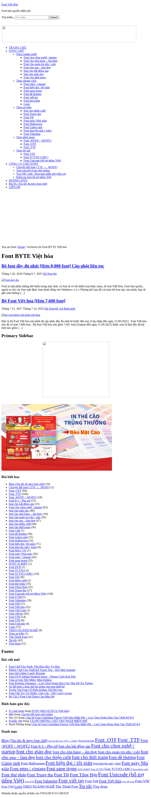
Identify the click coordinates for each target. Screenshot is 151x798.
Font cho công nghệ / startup (25, 507)
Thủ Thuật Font (18, 636)
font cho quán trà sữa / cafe (24, 517)
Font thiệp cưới (18, 580)
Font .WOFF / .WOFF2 (23, 497)
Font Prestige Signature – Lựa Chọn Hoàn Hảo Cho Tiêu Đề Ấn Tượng (51, 683)
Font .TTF (15, 494)
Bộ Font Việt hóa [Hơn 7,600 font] (33, 300)
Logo (12, 627)
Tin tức (13, 640)
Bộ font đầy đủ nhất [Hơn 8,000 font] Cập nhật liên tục (52, 265)
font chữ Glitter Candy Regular (27, 673)
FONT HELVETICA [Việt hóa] (50, 711)
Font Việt (14, 603)
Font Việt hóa (17, 607)
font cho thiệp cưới (20, 523)
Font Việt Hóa (9, 4)
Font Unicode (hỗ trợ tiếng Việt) (27, 593)
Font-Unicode (17, 623)
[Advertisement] (75, 218)
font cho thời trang (19, 527)
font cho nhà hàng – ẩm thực (25, 514)
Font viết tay (16, 613)
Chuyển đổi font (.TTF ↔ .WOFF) (29, 487)
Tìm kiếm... (8, 17)
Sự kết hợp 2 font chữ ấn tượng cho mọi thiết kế (37, 686)
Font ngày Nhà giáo (20, 553)
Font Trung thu (17, 590)
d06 (11, 714)
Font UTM (15, 597)
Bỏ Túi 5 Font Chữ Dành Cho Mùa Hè (32, 696)
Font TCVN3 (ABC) (21, 573)
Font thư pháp (17, 583)
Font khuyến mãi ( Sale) (23, 547)
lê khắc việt (15, 720)
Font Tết (14, 577)
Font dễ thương (18, 533)
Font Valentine (17, 600)
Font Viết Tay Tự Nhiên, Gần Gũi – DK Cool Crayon (40, 693)
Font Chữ (14, 530)
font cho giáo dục (19, 510)
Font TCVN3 (17, 570)
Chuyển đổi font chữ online (37, 714)
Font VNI (14, 617)
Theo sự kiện (16, 633)
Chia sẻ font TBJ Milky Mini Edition (30, 679)
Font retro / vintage (20, 557)
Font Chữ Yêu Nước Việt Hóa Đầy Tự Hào (34, 666)
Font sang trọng (18, 560)
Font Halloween (18, 540)
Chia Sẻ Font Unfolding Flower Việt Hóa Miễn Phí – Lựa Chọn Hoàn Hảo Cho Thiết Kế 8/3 (79, 717)
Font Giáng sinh (18, 537)
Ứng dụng (15, 643)
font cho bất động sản (21, 504)
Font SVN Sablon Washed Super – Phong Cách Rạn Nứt (42, 676)
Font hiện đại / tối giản (22, 543)
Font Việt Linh (17, 610)
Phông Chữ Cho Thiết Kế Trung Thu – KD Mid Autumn (42, 670)
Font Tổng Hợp (18, 587)
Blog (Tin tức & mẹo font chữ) (27, 484)
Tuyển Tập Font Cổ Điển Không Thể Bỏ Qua (35, 689)
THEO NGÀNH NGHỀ (23, 630)
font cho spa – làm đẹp (22, 520)
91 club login (16, 711)
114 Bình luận (67, 308)
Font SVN (15, 567)
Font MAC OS (17, 550)
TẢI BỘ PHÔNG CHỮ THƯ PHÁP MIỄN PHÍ (58, 720)
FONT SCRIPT (18, 563)
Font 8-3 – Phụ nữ (19, 500)
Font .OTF (15, 490)
